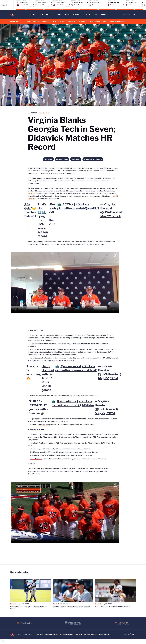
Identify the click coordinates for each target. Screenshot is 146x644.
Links (25, 9)
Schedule (46, 21)
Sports (32, 14)
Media (67, 14)
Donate (103, 14)
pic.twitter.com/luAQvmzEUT (78, 208)
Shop (95, 14)
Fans (59, 14)
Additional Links (117, 21)
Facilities (72, 21)
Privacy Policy (39, 634)
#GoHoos (82, 204)
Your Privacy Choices (89, 634)
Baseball (13, 604)
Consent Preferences (51, 634)
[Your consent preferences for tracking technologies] (3, 641)
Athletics (50, 14)
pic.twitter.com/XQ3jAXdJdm (73, 405)
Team (28, 21)
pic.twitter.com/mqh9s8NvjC (76, 370)
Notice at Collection (104, 634)
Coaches (36, 21)
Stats (62, 21)
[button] (144, 5)
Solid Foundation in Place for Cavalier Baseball (71, 607)
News (55, 21)
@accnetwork (70, 366)
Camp (105, 21)
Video (40, 14)
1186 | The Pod (95, 21)
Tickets (87, 14)
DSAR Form (78, 634)
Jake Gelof (31, 194)
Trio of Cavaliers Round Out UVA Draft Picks (112, 607)
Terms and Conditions (66, 634)
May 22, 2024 (110, 216)
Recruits (76, 14)
